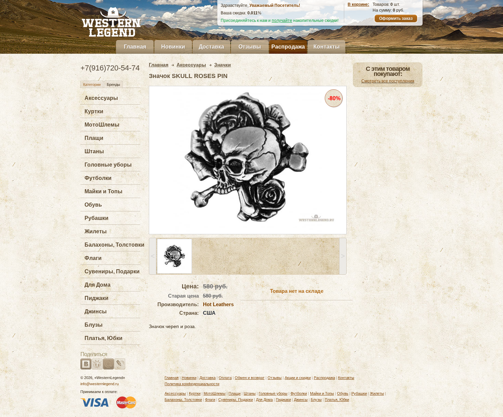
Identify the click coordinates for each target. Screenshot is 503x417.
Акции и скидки (298, 378)
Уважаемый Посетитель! (274, 5)
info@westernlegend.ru (99, 384)
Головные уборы (108, 165)
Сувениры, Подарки (112, 271)
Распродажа (288, 47)
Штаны (94, 151)
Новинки (173, 47)
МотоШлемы (102, 125)
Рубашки (96, 218)
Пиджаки (96, 298)
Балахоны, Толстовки (114, 245)
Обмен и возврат (250, 378)
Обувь (93, 205)
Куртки (94, 111)
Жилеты (96, 231)
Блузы (94, 325)
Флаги (93, 258)
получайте (282, 20)
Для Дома (98, 285)
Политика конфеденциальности (192, 384)
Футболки (98, 178)
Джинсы (96, 311)
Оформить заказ (396, 18)
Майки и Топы (103, 191)
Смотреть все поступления (387, 81)
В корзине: (358, 4)
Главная (135, 47)
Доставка (211, 47)
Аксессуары (101, 98)
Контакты (326, 47)
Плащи (94, 138)
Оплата (225, 378)
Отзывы (249, 47)
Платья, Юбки (103, 338)
